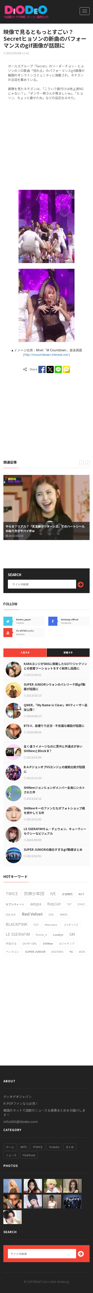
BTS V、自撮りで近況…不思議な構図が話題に (54, 725)
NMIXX (63, 914)
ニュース (11, 1155)
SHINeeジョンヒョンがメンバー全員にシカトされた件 (54, 789)
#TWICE (38, 1147)
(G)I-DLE (11, 914)
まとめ (70, 1147)
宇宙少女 (11, 943)
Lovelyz (58, 934)
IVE (53, 893)
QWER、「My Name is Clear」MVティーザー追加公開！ (55, 707)
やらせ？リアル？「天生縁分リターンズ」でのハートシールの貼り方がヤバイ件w (45, 528)
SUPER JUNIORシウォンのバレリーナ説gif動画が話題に (54, 686)
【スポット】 (71, 924)
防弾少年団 (34, 893)
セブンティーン (15, 904)
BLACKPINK (17, 924)
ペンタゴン (12, 951)
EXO (51, 914)
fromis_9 (41, 934)
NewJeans (51, 924)
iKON (82, 951)
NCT (81, 894)
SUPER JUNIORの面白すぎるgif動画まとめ (53, 849)
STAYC (81, 904)
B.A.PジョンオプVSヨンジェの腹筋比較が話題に (54, 769)
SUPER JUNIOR (35, 951)
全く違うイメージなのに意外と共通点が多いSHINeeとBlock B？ (53, 748)
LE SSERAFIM (18, 934)
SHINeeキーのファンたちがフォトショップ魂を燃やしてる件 (54, 810)
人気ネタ (25, 652)
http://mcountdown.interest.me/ (46, 354)
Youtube (54, 1147)
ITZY (36, 924)
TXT (69, 904)
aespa (35, 904)
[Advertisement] (46, 144)
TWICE (12, 893)
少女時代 (67, 894)
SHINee (48, 943)
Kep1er (54, 904)
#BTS (23, 1147)
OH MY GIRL (29, 943)
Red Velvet (32, 914)
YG (71, 951)
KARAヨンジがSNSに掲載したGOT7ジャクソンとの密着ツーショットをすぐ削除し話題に (55, 666)
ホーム (10, 1147)
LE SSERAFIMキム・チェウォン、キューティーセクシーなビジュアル (55, 831)
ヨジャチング (67, 943)
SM (72, 934)
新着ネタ (68, 652)
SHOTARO (57, 951)
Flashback (29, 1155)
